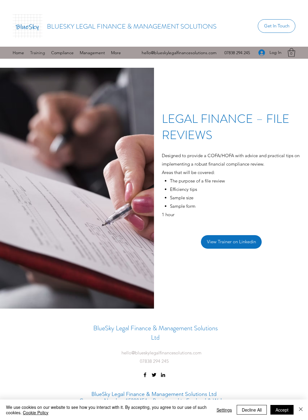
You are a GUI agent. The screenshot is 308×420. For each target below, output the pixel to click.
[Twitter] (154, 375)
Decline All (252, 410)
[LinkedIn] (163, 375)
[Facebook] (145, 375)
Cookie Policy (35, 412)
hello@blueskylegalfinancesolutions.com (179, 52)
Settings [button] (224, 410)
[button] (62, 52)
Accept (282, 410)
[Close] (300, 409)
